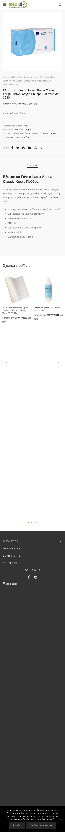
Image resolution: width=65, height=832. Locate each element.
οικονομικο (9, 137)
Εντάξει (16, 825)
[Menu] (5, 4)
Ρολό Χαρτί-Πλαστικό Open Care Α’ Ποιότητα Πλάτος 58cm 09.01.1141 (15, 310)
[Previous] (6, 361)
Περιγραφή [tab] (32, 165)
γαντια (35, 133)
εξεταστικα (44, 133)
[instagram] (36, 577)
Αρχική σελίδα (9, 77)
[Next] (58, 361)
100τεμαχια (17, 133)
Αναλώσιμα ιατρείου (28, 77)
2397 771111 (22, 103)
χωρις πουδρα (22, 137)
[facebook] (28, 577)
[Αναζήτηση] (60, 4)
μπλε (53, 133)
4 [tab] (36, 522)
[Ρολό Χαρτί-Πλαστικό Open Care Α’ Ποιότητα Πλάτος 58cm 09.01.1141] (16, 289)
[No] (61, 819)
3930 (27, 133)
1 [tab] (28, 522)
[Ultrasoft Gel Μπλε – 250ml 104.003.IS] (48, 289)
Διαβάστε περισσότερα (41, 825)
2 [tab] (31, 522)
